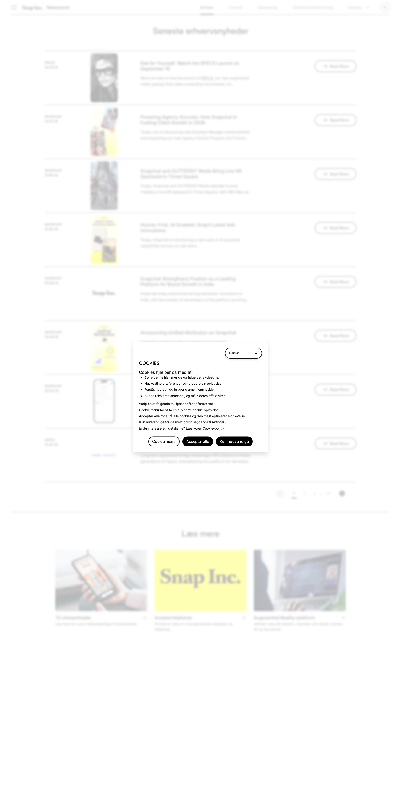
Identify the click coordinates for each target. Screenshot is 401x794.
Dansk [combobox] (234, 353)
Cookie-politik (213, 428)
